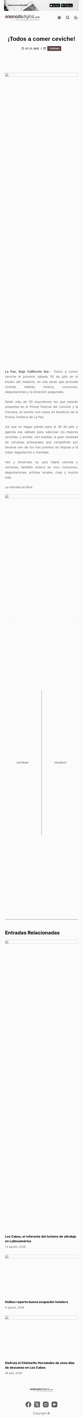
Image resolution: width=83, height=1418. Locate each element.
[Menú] (76, 18)
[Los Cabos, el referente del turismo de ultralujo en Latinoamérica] (41, 1085)
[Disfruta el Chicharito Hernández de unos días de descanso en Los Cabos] (41, 1336)
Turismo (54, 48)
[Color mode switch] (59, 18)
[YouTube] (54, 1404)
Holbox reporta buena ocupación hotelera (36, 1302)
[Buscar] (67, 17)
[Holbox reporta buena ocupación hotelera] (41, 1275)
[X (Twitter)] (37, 1404)
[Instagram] (46, 1404)
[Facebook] (28, 1404)
